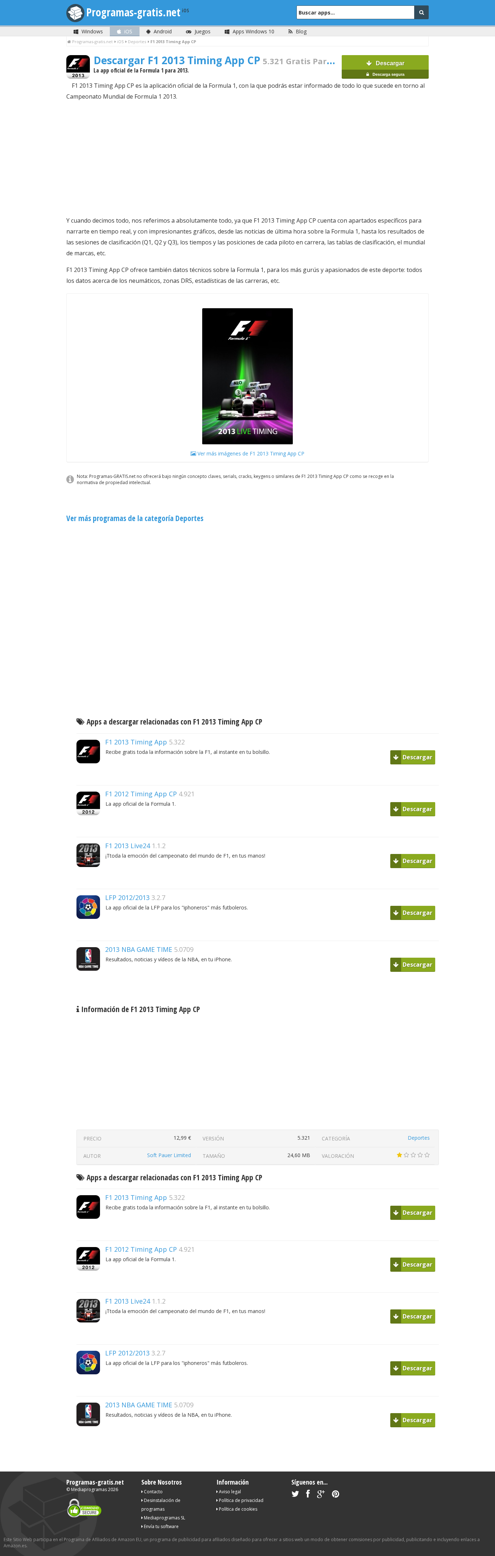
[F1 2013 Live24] (90, 879)
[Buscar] (421, 12)
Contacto (153, 1492)
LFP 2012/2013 (127, 897)
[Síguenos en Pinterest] (335, 1495)
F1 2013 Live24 (127, 845)
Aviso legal (229, 1492)
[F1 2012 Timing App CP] (90, 827)
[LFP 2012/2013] (90, 931)
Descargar (387, 68)
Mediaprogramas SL (164, 1518)
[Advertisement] (247, 158)
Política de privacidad (240, 1500)
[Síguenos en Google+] (321, 1495)
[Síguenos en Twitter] (295, 1495)
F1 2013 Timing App (136, 742)
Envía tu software (161, 1526)
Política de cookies (237, 1509)
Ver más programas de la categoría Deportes (134, 518)
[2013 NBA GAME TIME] (90, 983)
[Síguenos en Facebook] (308, 1495)
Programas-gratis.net (133, 12)
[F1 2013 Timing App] (90, 775)
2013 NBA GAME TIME (138, 949)
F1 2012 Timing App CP (141, 793)
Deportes (419, 1137)
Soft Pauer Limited (169, 1155)
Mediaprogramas (89, 1489)
